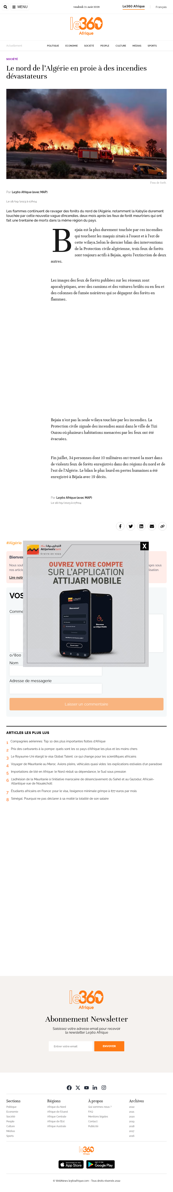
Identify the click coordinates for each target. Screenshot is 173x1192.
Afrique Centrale (56, 1116)
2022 (131, 1106)
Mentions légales (98, 1116)
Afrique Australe (56, 1126)
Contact (92, 1121)
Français (161, 7)
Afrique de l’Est (56, 1121)
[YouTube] (86, 1087)
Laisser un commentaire (86, 704)
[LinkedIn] (95, 1087)
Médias (136, 45)
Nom (13, 663)
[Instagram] (103, 1087)
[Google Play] (100, 1164)
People (104, 45)
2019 (131, 1121)
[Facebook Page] (69, 1087)
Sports (152, 45)
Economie (71, 45)
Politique (53, 45)
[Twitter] (77, 1087)
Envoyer (109, 1046)
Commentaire (21, 611)
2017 (131, 1131)
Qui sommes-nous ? (100, 1106)
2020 (132, 1116)
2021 (131, 1111)
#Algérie (14, 543)
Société (89, 45)
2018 (131, 1126)
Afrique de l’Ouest (57, 1111)
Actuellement (14, 45)
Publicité (93, 1126)
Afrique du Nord (56, 1106)
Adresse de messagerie (30, 681)
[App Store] (71, 1164)
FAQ (90, 1111)
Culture (121, 45)
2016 (131, 1136)
